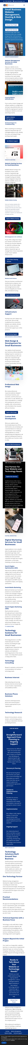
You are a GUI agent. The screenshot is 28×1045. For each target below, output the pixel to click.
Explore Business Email (12, 295)
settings (13, 1040)
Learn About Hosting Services (12, 260)
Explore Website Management (10, 118)
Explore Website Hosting (12, 218)
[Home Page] (8, 5)
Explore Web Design (11, 412)
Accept (4, 1042)
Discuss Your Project (11, 25)
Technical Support (18, 1033)
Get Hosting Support (11, 334)
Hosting (7, 1031)
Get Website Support (12, 141)
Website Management (16, 1031)
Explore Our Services (11, 30)
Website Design (8, 1033)
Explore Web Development (13, 444)
